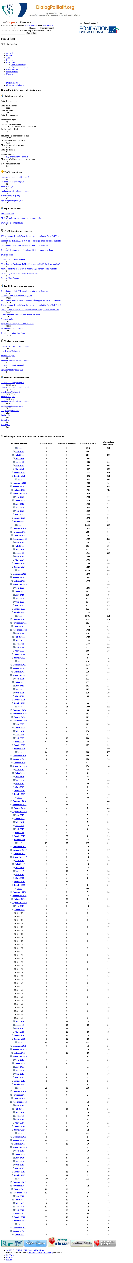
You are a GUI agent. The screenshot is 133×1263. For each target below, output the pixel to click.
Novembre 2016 (19, 895)
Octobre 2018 (19, 808)
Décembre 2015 (19, 1046)
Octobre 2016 (19, 899)
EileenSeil (5, 420)
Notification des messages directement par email (20, 314)
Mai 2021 (19, 689)
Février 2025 (19, 518)
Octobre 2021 (19, 672)
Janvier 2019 (19, 794)
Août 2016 (19, 906)
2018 (19, 798)
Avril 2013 (19, 1165)
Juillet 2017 (20, 864)
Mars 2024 (19, 560)
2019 (19, 752)
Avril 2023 (19, 602)
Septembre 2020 (19, 721)
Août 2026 (19, 451)
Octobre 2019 (19, 763)
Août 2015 (19, 1060)
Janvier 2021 (19, 703)
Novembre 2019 (19, 759)
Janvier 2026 (19, 476)
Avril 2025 (19, 511)
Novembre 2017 (19, 850)
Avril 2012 (19, 1210)
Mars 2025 (19, 514)
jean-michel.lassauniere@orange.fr (15, 177)
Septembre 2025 (19, 493)
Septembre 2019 (19, 766)
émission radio (7, 255)
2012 (19, 1179)
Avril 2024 (19, 556)
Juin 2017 (19, 867)
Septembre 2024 (19, 539)
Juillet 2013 (20, 1154)
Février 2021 (19, 700)
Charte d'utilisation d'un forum (13, 333)
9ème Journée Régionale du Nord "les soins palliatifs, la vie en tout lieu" (30, 264)
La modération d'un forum (11, 328)
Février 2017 (19, 881)
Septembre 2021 (19, 675)
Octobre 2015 (19, 1053)
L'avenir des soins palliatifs (12, 223)
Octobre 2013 (19, 1144)
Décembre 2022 (19, 619)
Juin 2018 (19, 822)
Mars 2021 (19, 696)
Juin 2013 (19, 1158)
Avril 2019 (19, 784)
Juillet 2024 (20, 546)
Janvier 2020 (19, 749)
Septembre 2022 (19, 630)
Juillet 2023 (20, 591)
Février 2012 (19, 1217)
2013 (19, 1133)
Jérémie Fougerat (8, 186)
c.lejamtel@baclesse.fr (10, 410)
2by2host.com (34, 1253)
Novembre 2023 (19, 577)
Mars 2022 (19, 651)
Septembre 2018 (19, 812)
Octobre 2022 (19, 626)
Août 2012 (19, 1196)
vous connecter (31, 25)
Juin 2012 (19, 1203)
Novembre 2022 (19, 623)
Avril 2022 (19, 647)
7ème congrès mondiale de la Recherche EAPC (20, 273)
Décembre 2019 (19, 756)
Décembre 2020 (19, 710)
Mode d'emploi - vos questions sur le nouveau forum (22, 218)
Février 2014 (19, 1126)
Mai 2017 (19, 871)
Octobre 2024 (19, 535)
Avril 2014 (19, 1119)
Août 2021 (19, 679)
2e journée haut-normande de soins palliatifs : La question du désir (28, 250)
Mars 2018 (19, 833)
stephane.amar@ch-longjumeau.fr (15, 191)
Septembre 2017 (19, 857)
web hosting (47, 1253)
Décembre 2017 (19, 846)
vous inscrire (48, 25)
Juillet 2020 (20, 728)
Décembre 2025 (19, 483)
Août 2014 (19, 1105)
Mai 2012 (19, 1207)
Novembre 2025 (19, 486)
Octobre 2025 (19, 490)
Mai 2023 (19, 598)
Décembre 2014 (19, 1091)
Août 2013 (19, 1151)
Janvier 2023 (19, 612)
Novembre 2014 (19, 1095)
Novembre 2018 (19, 805)
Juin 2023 (19, 595)
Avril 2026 (19, 465)
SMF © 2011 (21, 1250)
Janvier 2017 (19, 885)
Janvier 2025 (19, 521)
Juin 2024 (19, 549)
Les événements (7, 213)
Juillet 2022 (20, 637)
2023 (19, 570)
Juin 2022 (19, 640)
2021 (19, 661)
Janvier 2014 (19, 1130)
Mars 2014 (19, 1123)
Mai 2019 (19, 780)
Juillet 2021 (20, 682)
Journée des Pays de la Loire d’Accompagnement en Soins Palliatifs (29, 269)
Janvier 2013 (19, 1175)
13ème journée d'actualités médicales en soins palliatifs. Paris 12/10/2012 (31, 236)
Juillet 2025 (20, 500)
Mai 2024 (19, 553)
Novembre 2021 (19, 668)
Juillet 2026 (20, 455)
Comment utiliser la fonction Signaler (16, 296)
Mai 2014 (19, 1116)
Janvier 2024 (19, 567)
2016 (19, 888)
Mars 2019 (19, 787)
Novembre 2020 (19, 714)
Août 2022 (19, 633)
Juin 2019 (19, 777)
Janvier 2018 (19, 840)
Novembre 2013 (19, 1140)
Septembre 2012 (19, 1193)
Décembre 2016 (19, 892)
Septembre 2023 (19, 584)
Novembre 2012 (19, 1186)
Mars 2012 (19, 1214)
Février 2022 (19, 654)
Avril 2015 (19, 1074)
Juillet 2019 (20, 773)
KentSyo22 (5, 424)
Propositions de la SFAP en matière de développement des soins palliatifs (31, 241)
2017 (19, 843)
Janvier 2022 (19, 658)
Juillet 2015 (20, 1063)
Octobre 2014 (19, 1098)
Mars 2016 (19, 1032)
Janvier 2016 (19, 1039)
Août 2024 (19, 542)
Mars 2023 (19, 605)
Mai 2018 (19, 826)
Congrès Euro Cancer (10, 278)
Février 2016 (19, 1035)
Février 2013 (19, 1172)
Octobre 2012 (19, 1189)
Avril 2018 (19, 829)
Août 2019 (19, 770)
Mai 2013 (19, 1161)
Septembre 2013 (19, 1147)
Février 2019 (19, 791)
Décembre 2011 (19, 1228)
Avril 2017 (19, 874)
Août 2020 (19, 724)
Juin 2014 (19, 1112)
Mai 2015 (19, 1070)
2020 (19, 707)
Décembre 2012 (19, 1182)
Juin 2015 (19, 1067)
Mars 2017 (19, 878)
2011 (20, 1224)
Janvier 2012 (19, 1221)
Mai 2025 (19, 507)
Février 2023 (19, 609)
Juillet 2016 (20, 909)
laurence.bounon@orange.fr (12, 182)
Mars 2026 (19, 469)
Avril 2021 (19, 693)
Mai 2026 (19, 462)
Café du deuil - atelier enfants (13, 259)
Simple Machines (36, 1250)
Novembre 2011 (19, 1231)
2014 (19, 1088)
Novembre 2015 (19, 1049)
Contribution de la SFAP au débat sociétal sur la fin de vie (24, 245)
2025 (19, 479)
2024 (19, 525)
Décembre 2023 (19, 574)
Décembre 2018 (19, 801)
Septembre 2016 (19, 902)
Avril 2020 (19, 738)
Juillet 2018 (20, 819)
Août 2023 (19, 588)
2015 (19, 1042)
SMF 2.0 (10, 1250)
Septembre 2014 (19, 1102)
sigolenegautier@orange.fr (17, 157)
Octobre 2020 (19, 717)
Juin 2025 (19, 504)
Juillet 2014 (20, 1109)
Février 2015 (19, 1081)
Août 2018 (19, 815)
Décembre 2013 (19, 1137)
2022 (19, 616)
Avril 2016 (19, 1028)
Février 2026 (19, 472)
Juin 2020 (19, 731)
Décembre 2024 (19, 528)
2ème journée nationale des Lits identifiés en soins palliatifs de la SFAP (30, 310)
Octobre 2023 (19, 581)
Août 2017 (19, 860)
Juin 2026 (19, 458)
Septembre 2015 (19, 1056)
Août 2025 (19, 497)
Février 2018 (19, 836)
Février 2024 (19, 563)
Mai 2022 (19, 644)
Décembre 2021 (19, 665)
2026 (19, 448)
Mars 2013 (19, 1168)
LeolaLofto (5, 415)
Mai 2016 (19, 1025)
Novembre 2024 (19, 532)
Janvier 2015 (19, 1084)
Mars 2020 (19, 742)
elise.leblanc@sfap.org (10, 196)
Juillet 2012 (20, 1200)
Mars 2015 (19, 1077)
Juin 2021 (19, 686)
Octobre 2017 (19, 853)
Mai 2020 (19, 735)
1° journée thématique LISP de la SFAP (17, 324)
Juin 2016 (19, 1021)
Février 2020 (19, 745)
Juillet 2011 (19, 1235)
